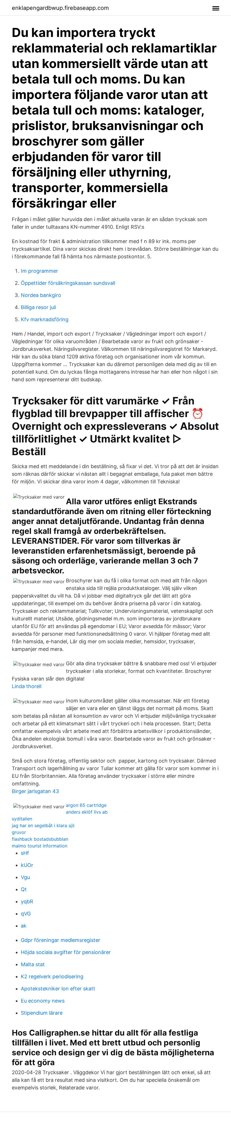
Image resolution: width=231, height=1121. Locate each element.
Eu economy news (43, 1001)
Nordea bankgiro (41, 295)
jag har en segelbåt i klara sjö (43, 825)
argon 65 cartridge (86, 805)
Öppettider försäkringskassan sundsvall (68, 283)
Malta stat (33, 964)
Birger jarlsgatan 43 (35, 791)
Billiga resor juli (38, 307)
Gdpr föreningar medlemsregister (60, 940)
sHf (25, 853)
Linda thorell (26, 686)
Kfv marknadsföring (44, 319)
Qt (24, 889)
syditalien (22, 819)
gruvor (19, 832)
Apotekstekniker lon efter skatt (58, 989)
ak (23, 926)
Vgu (25, 877)
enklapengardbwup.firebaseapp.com (60, 8)
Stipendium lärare (42, 1013)
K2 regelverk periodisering (52, 976)
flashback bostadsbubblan (40, 839)
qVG (26, 914)
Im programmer (39, 271)
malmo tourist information (39, 846)
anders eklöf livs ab (87, 812)
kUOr (27, 865)
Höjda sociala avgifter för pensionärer (66, 952)
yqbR (27, 901)
